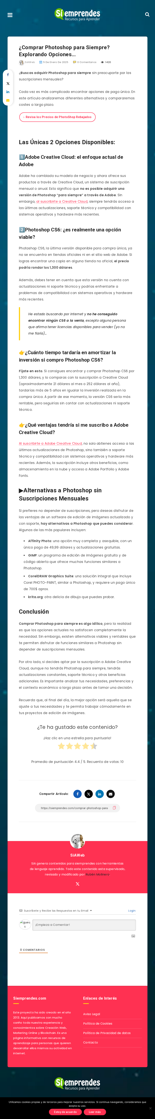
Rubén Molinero (97, 874)
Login (132, 911)
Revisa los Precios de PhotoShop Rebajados (58, 117)
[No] (150, 1108)
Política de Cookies (97, 1023)
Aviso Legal (91, 1014)
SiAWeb (77, 855)
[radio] (61, 747)
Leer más (95, 1112)
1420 (108, 62)
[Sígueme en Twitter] (78, 884)
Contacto (90, 1042)
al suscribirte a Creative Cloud (62, 201)
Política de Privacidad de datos (107, 1033)
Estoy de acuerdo (65, 1112)
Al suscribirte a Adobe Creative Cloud (50, 443)
